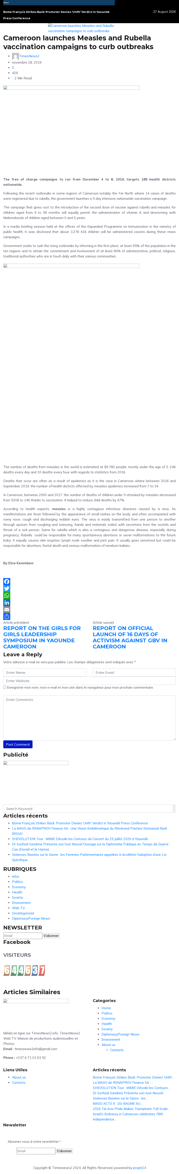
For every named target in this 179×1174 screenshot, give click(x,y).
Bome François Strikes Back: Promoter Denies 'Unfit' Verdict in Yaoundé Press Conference (80, 823)
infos (15, 876)
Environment (21, 903)
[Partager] (89, 616)
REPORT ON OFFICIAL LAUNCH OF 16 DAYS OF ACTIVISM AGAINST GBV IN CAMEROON (130, 637)
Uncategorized (23, 913)
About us (108, 1045)
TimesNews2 (29, 56)
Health (17, 892)
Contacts (117, 1050)
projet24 (139, 1168)
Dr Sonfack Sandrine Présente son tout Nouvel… (129, 1093)
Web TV (18, 908)
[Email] (89, 609)
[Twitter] (89, 588)
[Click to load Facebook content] (4, 950)
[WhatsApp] (89, 595)
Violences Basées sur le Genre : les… (120, 1098)
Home (106, 1008)
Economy (19, 887)
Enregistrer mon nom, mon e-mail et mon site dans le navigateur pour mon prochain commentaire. (80, 687)
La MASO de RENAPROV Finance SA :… (123, 1082)
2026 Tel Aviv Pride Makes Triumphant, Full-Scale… (131, 1109)
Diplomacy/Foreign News (31, 918)
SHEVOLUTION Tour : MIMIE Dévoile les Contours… (131, 1088)
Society (17, 897)
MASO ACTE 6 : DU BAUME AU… (118, 1103)
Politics (17, 882)
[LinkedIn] (89, 602)
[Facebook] (89, 581)
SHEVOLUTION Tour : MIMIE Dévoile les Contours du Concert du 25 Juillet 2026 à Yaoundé (80, 839)
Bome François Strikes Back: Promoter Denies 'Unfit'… (134, 1077)
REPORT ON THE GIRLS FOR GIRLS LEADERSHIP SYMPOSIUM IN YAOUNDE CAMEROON (42, 637)
